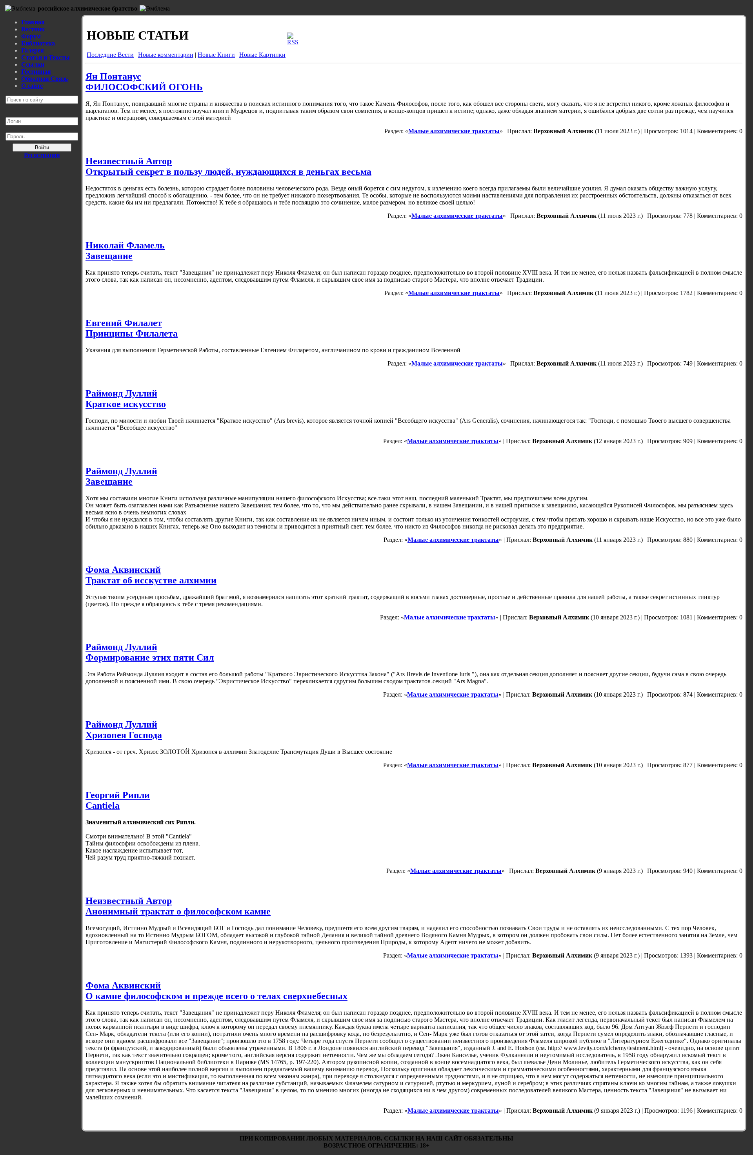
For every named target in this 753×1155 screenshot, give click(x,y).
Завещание (109, 256)
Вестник (33, 29)
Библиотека (38, 43)
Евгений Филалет (123, 323)
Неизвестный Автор (128, 161)
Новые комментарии (165, 54)
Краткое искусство (125, 404)
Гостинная (36, 71)
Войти (42, 147)
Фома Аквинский (123, 570)
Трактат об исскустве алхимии (150, 580)
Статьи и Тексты (45, 57)
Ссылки (32, 64)
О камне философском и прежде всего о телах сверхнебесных (216, 996)
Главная (33, 22)
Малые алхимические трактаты (454, 131)
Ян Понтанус (113, 76)
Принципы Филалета (131, 333)
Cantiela (102, 805)
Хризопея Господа (123, 735)
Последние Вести (110, 54)
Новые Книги (216, 54)
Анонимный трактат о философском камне (178, 911)
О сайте (32, 85)
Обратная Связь (44, 78)
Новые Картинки (262, 54)
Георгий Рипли (117, 795)
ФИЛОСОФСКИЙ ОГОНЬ (144, 87)
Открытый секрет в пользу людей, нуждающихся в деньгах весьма (228, 172)
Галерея (32, 50)
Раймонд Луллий (121, 393)
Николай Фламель (125, 245)
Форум (31, 36)
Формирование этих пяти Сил (149, 657)
